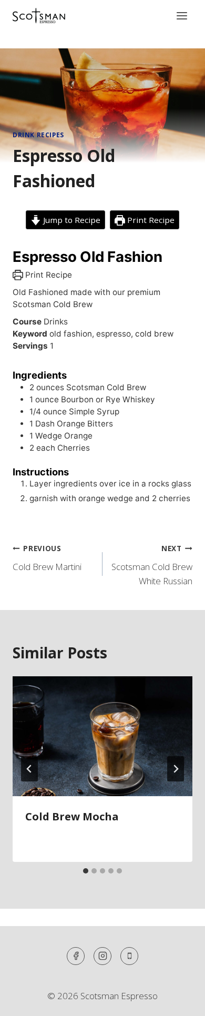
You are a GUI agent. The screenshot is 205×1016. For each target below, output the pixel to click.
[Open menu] (181, 15)
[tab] (85, 870)
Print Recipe (150, 220)
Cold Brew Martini (47, 558)
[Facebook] (76, 956)
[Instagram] (102, 956)
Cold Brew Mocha (72, 816)
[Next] (175, 768)
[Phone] (129, 956)
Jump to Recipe (70, 220)
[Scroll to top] (178, 1000)
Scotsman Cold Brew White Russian (151, 565)
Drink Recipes (38, 134)
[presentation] (102, 736)
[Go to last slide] (29, 768)
